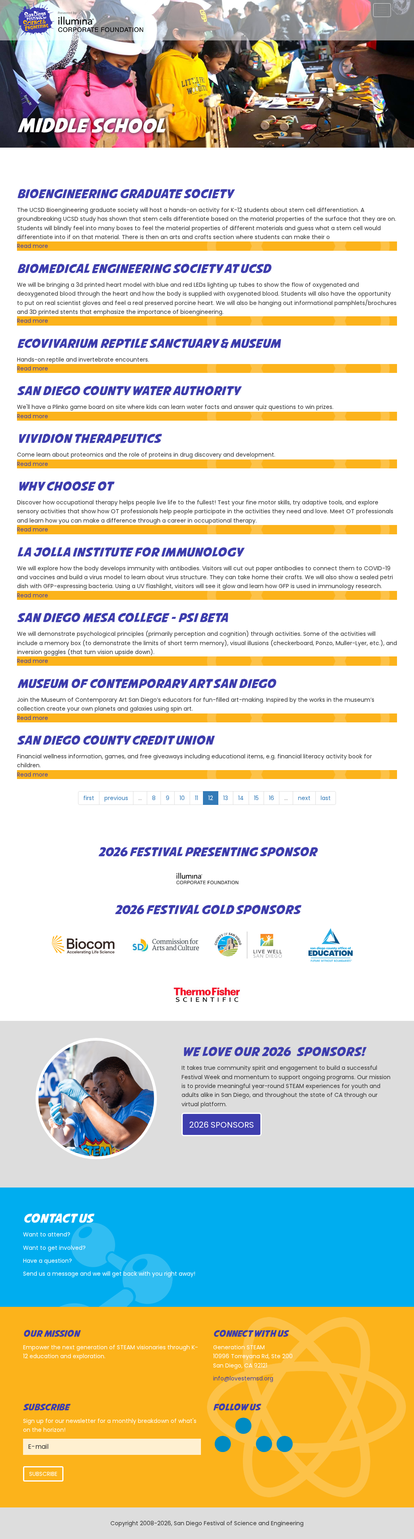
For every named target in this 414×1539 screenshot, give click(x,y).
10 (182, 798)
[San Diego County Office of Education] (330, 945)
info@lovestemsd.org (243, 1378)
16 (271, 798)
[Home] (83, 20)
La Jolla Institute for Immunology (130, 553)
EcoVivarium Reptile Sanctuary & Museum (149, 344)
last (326, 798)
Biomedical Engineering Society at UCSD (143, 269)
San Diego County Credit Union (115, 741)
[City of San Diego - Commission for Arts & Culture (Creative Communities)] (166, 945)
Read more (32, 246)
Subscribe (43, 1474)
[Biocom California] (83, 945)
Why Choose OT (64, 487)
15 (256, 798)
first (88, 798)
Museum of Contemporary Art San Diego (146, 684)
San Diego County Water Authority (128, 391)
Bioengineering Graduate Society (125, 194)
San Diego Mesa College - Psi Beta (122, 618)
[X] (223, 1442)
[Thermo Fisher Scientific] (207, 995)
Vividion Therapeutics (89, 439)
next (304, 798)
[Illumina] (207, 878)
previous (116, 798)
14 (241, 798)
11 (196, 798)
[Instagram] (264, 1442)
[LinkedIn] (285, 1442)
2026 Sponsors (221, 1124)
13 (225, 798)
